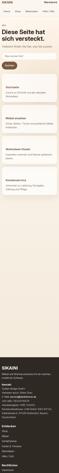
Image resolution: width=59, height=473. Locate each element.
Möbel (5, 436)
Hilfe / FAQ (48, 11)
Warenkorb (50, 2)
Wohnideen (31, 11)
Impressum (8, 469)
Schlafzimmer (9, 441)
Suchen (9, 65)
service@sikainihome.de (23, 396)
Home (7, 11)
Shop (18, 11)
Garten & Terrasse (11, 446)
